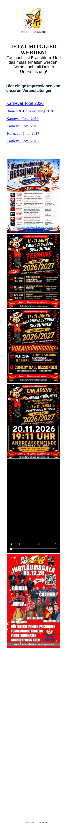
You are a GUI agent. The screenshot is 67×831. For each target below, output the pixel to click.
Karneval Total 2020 (25, 103)
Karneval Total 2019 (22, 118)
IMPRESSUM (29, 822)
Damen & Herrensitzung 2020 (30, 111)
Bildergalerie (33, 31)
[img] (34, 18)
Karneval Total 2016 (22, 141)
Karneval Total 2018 (22, 126)
